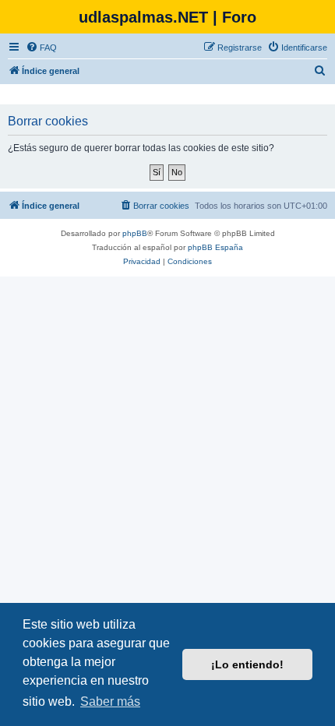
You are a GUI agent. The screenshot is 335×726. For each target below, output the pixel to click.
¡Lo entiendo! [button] (247, 664)
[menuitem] (41, 47)
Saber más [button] (110, 701)
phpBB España (215, 247)
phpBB (134, 233)
